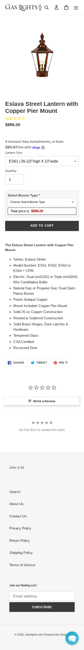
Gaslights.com (34, 634)
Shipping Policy (21, 553)
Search (14, 492)
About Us (16, 504)
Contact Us (18, 516)
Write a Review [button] (44, 401)
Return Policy (19, 540)
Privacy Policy (20, 528)
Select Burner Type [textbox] (24, 195)
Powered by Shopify (57, 634)
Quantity (11, 171)
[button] (72, 638)
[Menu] (76, 7)
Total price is (26, 211)
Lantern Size (13, 152)
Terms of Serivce (22, 565)
